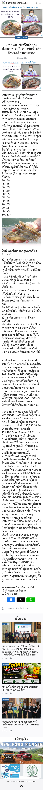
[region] (21, 753)
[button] (20, 762)
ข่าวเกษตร (26, 608)
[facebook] (21, 786)
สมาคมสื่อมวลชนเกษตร (17, 2)
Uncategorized (21, 37)
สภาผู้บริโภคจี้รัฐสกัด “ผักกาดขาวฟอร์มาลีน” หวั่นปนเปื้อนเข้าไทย (20, 688)
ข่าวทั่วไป (19, 608)
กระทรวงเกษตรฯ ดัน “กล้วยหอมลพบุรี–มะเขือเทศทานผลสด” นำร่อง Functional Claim (20, 724)
